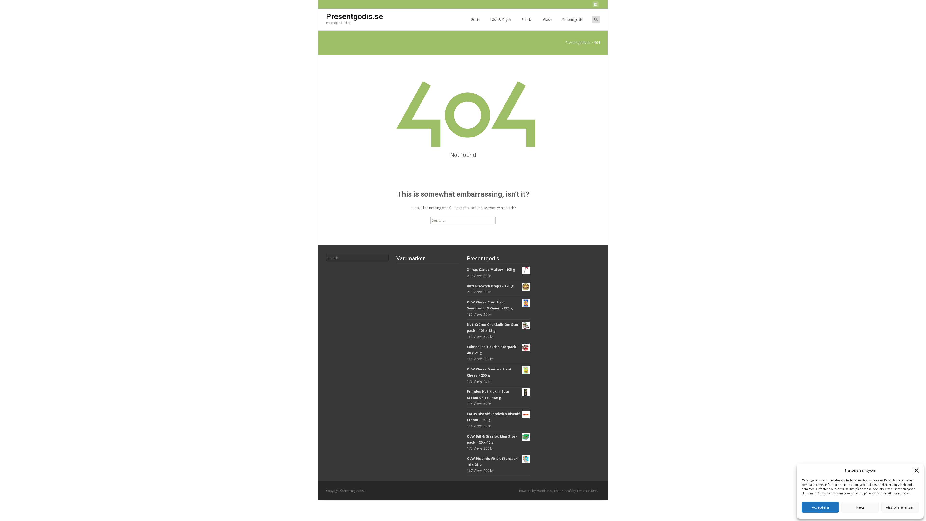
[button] (916, 470)
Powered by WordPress (535, 491)
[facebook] (596, 5)
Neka (860, 507)
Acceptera (820, 507)
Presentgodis (572, 19)
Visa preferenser (900, 507)
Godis (475, 19)
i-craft (568, 491)
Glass (547, 19)
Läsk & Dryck (500, 19)
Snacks (527, 19)
